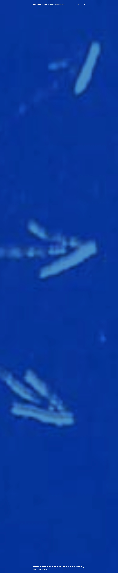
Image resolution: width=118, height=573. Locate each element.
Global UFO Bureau (40, 4)
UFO (45, 569)
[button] (77, 4)
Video (47, 569)
